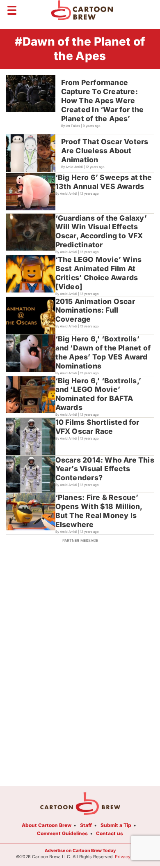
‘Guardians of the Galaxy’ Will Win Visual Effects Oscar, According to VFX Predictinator (101, 231)
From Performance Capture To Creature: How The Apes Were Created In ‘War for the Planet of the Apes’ (102, 100)
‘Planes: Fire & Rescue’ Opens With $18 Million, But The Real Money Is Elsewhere (99, 511)
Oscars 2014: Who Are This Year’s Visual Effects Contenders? (104, 469)
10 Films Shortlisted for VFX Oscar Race (97, 426)
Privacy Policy (129, 856)
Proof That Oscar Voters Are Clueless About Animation (105, 150)
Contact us (109, 833)
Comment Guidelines (62, 833)
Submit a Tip (116, 825)
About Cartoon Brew (46, 825)
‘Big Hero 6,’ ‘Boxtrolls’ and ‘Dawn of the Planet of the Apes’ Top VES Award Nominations (103, 352)
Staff (86, 825)
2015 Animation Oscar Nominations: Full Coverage (95, 310)
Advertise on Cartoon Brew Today (80, 850)
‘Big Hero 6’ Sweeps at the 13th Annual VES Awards (103, 182)
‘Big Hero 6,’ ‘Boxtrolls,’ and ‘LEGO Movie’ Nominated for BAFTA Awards (98, 394)
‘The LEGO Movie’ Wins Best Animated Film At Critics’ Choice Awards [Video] (98, 273)
